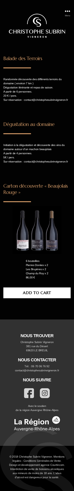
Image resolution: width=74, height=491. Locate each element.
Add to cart (37, 292)
